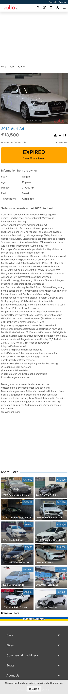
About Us (12, 675)
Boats (10, 665)
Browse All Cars (10, 613)
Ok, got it (34, 688)
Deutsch (52, 2)
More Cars (9, 472)
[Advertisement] (34, 39)
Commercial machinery (22, 655)
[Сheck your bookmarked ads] (51, 7)
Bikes (10, 645)
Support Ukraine (34, 618)
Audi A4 (21, 67)
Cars (3, 67)
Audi (12, 67)
